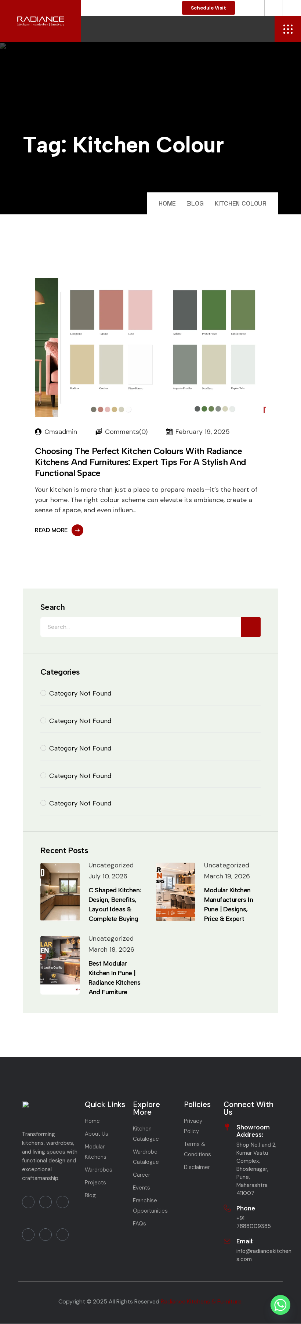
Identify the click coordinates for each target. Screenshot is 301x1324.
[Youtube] (45, 1202)
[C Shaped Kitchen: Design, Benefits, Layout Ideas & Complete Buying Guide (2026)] (60, 892)
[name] (288, 29)
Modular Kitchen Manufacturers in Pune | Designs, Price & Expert (228, 904)
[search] (251, 627)
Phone (245, 1208)
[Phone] (227, 1208)
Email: (245, 1241)
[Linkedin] (63, 1202)
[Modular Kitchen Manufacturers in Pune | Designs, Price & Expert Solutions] (175, 892)
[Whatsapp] (280, 1305)
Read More (51, 530)
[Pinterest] (45, 1234)
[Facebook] (28, 1202)
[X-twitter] (63, 1234)
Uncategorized (111, 865)
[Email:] (227, 1241)
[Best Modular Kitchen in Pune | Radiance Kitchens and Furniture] (60, 965)
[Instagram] (28, 1234)
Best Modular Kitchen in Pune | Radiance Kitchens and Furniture (114, 977)
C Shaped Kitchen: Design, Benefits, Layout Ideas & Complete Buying (114, 904)
